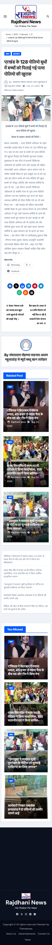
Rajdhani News (26, 21)
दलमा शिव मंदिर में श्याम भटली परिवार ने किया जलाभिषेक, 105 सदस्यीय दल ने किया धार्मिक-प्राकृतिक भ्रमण (24, 471)
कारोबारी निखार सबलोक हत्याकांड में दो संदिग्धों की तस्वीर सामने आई (25, 809)
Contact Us (44, 933)
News (28, 939)
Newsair (41, 924)
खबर (7, 53)
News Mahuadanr (15, 90)
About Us (11, 933)
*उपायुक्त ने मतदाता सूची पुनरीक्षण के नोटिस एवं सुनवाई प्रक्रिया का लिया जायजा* (25, 524)
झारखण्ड (16, 53)
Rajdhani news (19, 422)
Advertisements (26, 933)
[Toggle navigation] (5, 16)
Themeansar (25, 928)
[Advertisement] (26, 859)
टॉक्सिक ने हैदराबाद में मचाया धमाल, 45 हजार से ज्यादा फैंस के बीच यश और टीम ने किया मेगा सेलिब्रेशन (25, 416)
